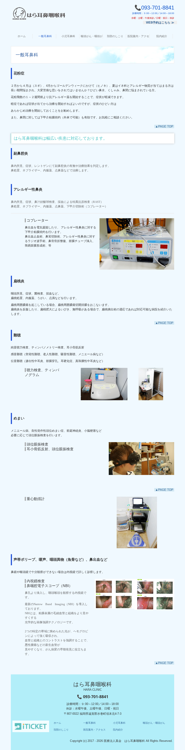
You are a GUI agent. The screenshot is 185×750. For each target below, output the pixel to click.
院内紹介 (161, 36)
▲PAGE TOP (164, 126)
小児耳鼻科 (68, 36)
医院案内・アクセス (138, 36)
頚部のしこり (115, 36)
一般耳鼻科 (45, 36)
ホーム (22, 36)
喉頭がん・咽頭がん (92, 36)
